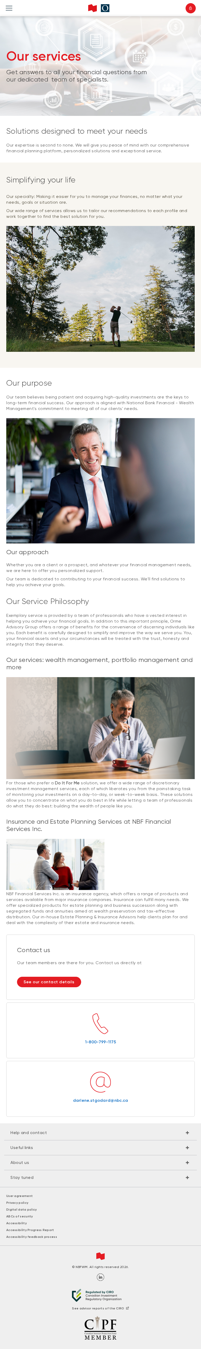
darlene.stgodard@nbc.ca (100, 1100)
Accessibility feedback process (31, 1237)
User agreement (19, 1196)
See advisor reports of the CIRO (98, 1308)
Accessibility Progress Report (30, 1230)
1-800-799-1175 (100, 1041)
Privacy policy (17, 1203)
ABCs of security (19, 1216)
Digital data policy (21, 1209)
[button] (100, 1132)
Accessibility (16, 1223)
